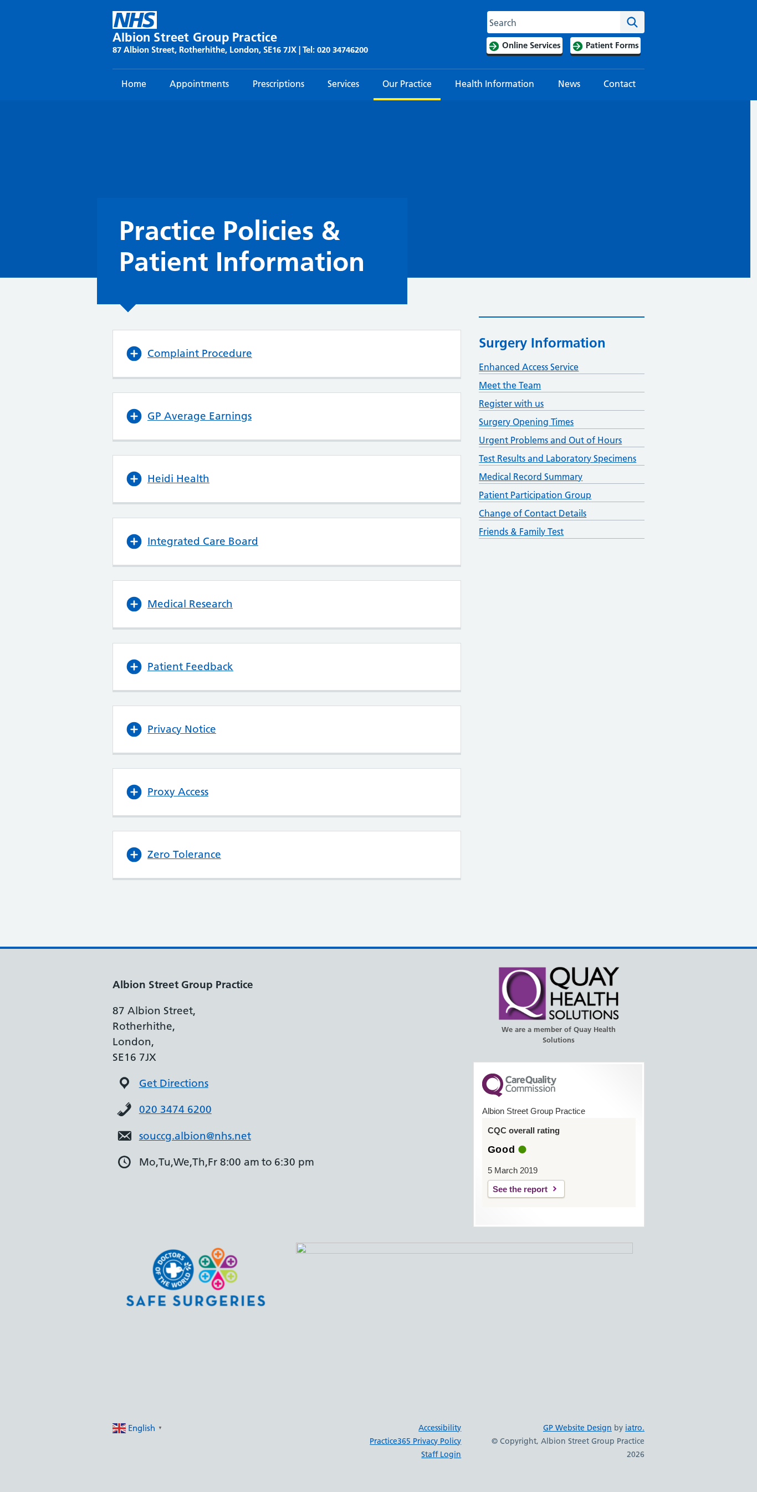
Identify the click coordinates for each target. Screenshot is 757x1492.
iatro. (635, 1428)
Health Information (494, 83)
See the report (520, 1189)
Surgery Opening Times (526, 421)
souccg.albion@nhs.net (195, 1136)
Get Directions (173, 1083)
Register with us (511, 403)
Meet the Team (510, 385)
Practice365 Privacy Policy (415, 1441)
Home (133, 83)
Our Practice (407, 83)
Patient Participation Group (535, 494)
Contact (619, 83)
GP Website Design (577, 1428)
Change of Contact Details (532, 513)
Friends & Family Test (521, 531)
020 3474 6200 (175, 1109)
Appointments (199, 83)
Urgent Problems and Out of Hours (550, 440)
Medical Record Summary (530, 476)
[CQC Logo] (519, 1094)
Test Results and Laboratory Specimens (557, 458)
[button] (287, 353)
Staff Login (441, 1454)
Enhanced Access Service (529, 366)
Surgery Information (542, 343)
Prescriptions (278, 83)
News (569, 83)
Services (343, 83)
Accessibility (439, 1428)
